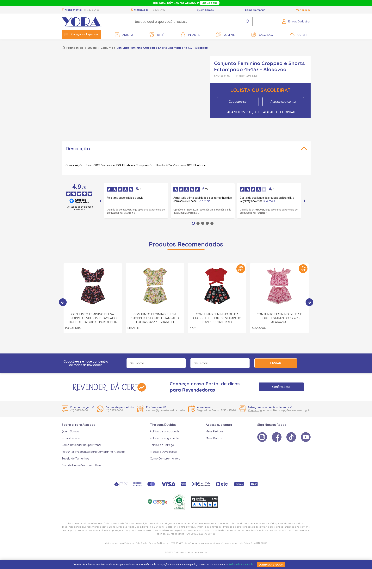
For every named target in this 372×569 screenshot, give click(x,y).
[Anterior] (63, 302)
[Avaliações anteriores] (100, 201)
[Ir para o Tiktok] (291, 437)
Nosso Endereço (72, 438)
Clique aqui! (210, 3)
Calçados (266, 35)
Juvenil (229, 35)
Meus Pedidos (214, 431)
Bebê (160, 35)
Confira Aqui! (281, 387)
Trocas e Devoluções (163, 451)
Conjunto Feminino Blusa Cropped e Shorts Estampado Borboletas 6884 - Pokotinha (93, 318)
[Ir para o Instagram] (262, 437)
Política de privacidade (164, 431)
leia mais (204, 201)
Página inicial (75, 48)
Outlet (302, 35)
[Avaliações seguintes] (304, 201)
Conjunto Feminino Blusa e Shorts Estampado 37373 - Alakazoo (279, 318)
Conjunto (107, 48)
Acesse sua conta (283, 102)
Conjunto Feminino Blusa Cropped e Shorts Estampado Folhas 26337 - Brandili (155, 318)
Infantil (194, 35)
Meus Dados (214, 438)
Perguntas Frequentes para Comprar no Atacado (93, 451)
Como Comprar (255, 9)
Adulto (127, 35)
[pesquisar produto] (248, 21)
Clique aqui (255, 410)
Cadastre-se (237, 102)
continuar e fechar (271, 564)
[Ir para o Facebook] (277, 437)
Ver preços (303, 9)
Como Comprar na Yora (165, 458)
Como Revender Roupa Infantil (81, 445)
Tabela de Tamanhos (75, 458)
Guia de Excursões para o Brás (81, 465)
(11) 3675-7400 (91, 9)
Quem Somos (205, 9)
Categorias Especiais (84, 34)
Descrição (77, 148)
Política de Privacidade (241, 564)
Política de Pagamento (164, 438)
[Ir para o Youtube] (306, 437)
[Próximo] (309, 302)
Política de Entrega (162, 445)
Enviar (275, 363)
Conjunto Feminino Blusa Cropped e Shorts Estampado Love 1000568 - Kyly (217, 318)
